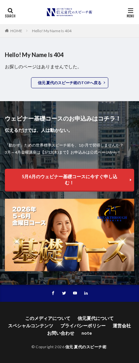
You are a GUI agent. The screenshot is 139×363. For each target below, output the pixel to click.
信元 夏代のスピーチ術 (86, 346)
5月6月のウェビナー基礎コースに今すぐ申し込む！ (69, 179)
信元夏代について (96, 318)
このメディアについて (47, 318)
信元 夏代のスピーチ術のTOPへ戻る (70, 82)
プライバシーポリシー (83, 325)
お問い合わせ (60, 333)
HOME (16, 30)
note (86, 333)
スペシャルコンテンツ (30, 325)
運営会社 (122, 325)
